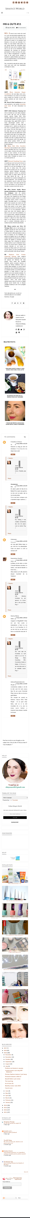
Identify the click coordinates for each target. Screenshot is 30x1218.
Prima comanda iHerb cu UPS (14, 883)
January (7, 1102)
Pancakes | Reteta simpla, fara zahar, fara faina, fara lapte (15, 369)
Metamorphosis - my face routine (15, 1038)
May (6, 1093)
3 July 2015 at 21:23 (21, 443)
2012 (5, 1110)
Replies (11, 458)
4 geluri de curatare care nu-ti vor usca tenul (14, 1004)
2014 (5, 1105)
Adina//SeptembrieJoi (18, 682)
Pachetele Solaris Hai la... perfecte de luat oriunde (15, 396)
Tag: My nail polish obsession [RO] (14, 900)
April (6, 1095)
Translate (15, 800)
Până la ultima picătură (10, 1132)
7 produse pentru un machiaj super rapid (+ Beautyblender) (15, 423)
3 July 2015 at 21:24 (21, 485)
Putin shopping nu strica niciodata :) (14, 935)
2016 (5, 1050)
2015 (5, 1052)
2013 (5, 1107)
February (8, 1100)
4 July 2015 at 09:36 (19, 468)
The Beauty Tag (8, 1161)
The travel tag (9, 1081)
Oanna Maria (15, 616)
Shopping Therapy (9, 1121)
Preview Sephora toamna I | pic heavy (16, 1074)
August (7, 1064)
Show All (26, 1171)
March (7, 1098)
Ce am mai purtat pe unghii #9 (12, 1123)
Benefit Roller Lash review (12, 1079)
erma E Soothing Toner (16, 161)
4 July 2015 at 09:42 (19, 648)
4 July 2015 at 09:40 (19, 593)
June (6, 1091)
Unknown (14, 539)
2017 (5, 1048)
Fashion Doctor (8, 1151)
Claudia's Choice (16, 441)
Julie (16, 465)
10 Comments (22, 27)
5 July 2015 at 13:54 (21, 683)
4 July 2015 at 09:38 (19, 516)
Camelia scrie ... (8, 1131)
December (8, 1054)
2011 (5, 1112)
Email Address (6, 1181)
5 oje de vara (8, 1088)
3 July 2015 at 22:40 (21, 560)
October (7, 1059)
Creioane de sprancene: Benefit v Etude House (14, 969)
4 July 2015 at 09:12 (21, 617)
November (8, 1057)
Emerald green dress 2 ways (14, 986)
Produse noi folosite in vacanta (14, 1068)
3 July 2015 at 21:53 (21, 541)
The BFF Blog (8, 1140)
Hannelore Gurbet (16, 558)
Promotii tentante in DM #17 (13, 1076)
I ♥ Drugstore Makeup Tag (14, 952)
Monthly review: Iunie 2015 (13, 1085)
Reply (13, 454)
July (6, 1066)
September (8, 1061)
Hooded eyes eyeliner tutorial (14, 1021)
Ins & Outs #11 (9, 1083)
